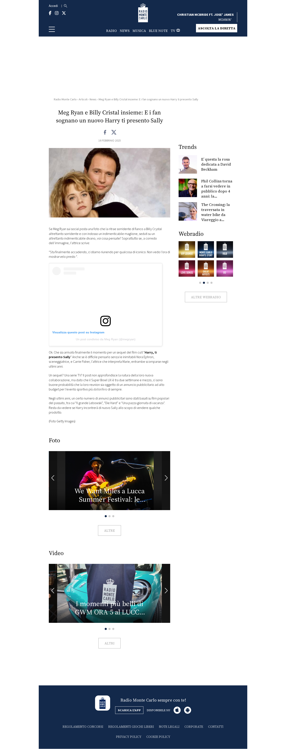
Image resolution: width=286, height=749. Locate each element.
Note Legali (169, 726)
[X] (114, 132)
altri (109, 643)
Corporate (193, 726)
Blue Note (158, 30)
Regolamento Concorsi (83, 726)
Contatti (215, 726)
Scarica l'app (129, 710)
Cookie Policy (158, 737)
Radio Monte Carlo (65, 99)
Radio (111, 30)
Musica (139, 30)
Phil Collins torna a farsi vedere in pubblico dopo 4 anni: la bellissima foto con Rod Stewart (216, 193)
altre (109, 530)
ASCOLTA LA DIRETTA (217, 28)
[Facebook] (105, 132)
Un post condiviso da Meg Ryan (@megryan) (105, 339)
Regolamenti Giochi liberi (131, 726)
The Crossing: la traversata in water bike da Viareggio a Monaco (215, 214)
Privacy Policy (128, 737)
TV (173, 30)
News (125, 30)
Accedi (53, 6)
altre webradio (206, 297)
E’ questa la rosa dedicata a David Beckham (216, 164)
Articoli (83, 99)
